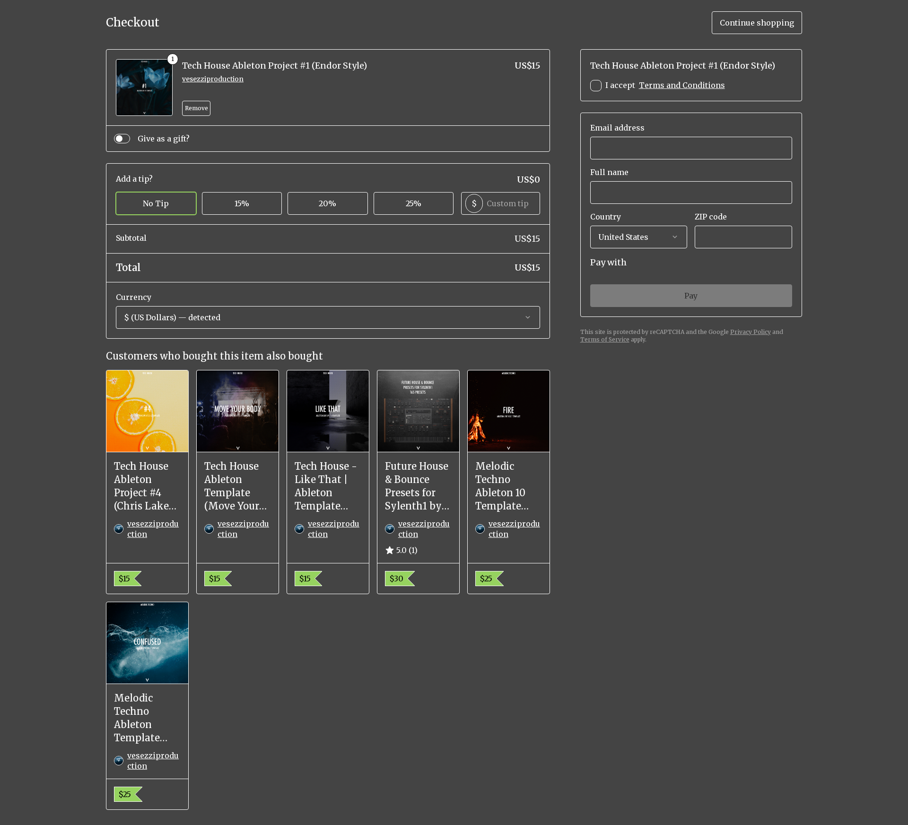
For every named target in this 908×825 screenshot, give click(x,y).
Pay (691, 295)
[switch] (122, 138)
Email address (617, 127)
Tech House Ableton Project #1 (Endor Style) (274, 65)
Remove (196, 108)
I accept (665, 85)
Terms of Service (604, 339)
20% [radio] (327, 203)
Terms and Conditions (682, 85)
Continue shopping (757, 22)
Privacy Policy (750, 331)
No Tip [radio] (156, 203)
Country (605, 216)
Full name (609, 172)
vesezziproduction (213, 79)
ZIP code (711, 216)
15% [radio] (242, 203)
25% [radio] (413, 203)
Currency (133, 297)
